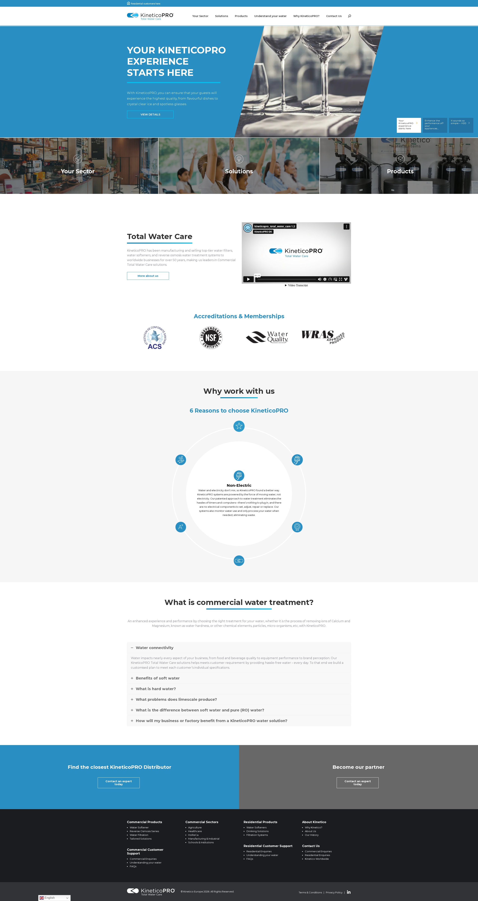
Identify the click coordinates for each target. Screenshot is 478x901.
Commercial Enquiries (143, 858)
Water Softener (139, 827)
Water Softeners (256, 827)
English (49, 897)
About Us (310, 831)
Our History (312, 834)
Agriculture (195, 827)
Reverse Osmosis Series (144, 831)
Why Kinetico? (313, 827)
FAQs (133, 866)
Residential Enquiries (258, 851)
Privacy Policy (334, 892)
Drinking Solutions (257, 831)
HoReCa (193, 834)
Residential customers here (145, 3)
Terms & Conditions (310, 892)
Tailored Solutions (140, 838)
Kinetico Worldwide (317, 858)
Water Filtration (139, 834)
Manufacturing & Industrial (203, 838)
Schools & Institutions (201, 842)
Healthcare (195, 831)
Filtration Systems (257, 834)
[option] (155, 337)
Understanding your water (146, 862)
